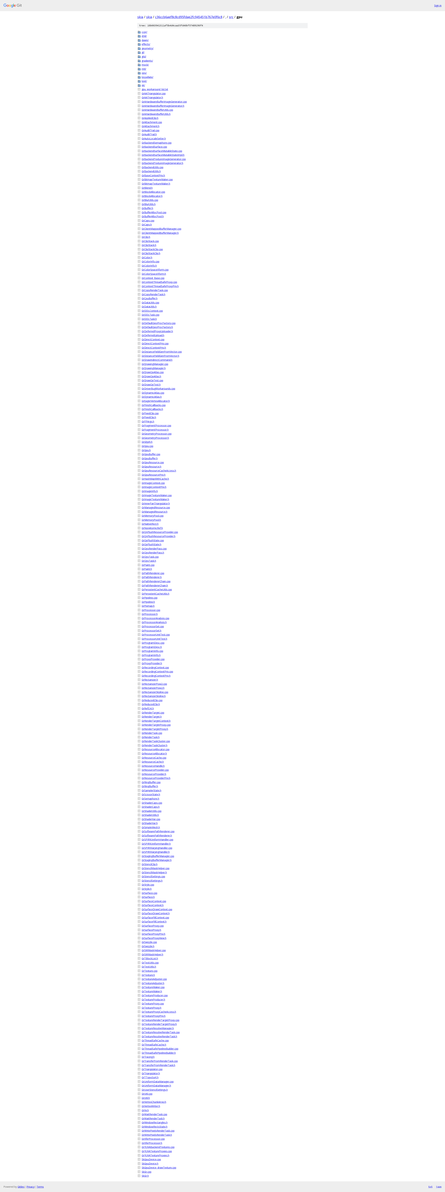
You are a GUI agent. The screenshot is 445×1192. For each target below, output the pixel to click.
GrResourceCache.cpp (154, 757)
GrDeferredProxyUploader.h (157, 331)
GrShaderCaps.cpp (152, 802)
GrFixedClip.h (149, 417)
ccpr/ (144, 32)
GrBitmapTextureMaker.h (156, 183)
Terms (40, 1186)
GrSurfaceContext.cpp (154, 901)
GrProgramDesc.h (152, 647)
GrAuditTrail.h (149, 134)
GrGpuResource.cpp (153, 462)
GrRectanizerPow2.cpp (154, 683)
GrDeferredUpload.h (153, 335)
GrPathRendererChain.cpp (156, 581)
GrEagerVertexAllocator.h (156, 401)
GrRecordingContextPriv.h (156, 675)
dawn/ (145, 40)
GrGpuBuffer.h (150, 458)
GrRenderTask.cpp (152, 733)
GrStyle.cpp (148, 884)
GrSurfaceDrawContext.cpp (157, 909)
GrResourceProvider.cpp (155, 770)
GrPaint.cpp (148, 565)
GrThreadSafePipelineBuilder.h (159, 1052)
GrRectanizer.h (150, 679)
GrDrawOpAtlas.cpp (153, 372)
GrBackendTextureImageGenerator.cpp (164, 159)
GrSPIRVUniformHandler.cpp (157, 839)
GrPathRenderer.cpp (153, 573)
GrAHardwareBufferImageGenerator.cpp (164, 101)
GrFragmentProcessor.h (155, 429)
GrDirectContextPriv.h (154, 347)
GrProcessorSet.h (151, 630)
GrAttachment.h (150, 126)
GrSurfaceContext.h (153, 905)
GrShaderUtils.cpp (151, 811)
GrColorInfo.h (149, 265)
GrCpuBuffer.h (149, 298)
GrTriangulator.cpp (152, 1069)
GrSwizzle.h (148, 946)
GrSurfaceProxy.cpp (153, 925)
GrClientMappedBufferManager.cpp (161, 228)
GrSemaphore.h (150, 798)
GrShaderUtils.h (150, 815)
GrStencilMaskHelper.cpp (155, 868)
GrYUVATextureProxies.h (155, 1155)
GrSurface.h (148, 897)
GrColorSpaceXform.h (154, 273)
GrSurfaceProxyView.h (154, 938)
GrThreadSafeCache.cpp (155, 1040)
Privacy (30, 1186)
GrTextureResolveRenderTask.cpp (161, 1032)
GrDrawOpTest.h (151, 384)
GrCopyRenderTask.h (153, 294)
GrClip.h (146, 237)
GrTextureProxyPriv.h (153, 1016)
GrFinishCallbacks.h (152, 409)
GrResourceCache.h (153, 761)
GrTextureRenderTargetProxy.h (159, 1024)
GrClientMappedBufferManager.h (160, 233)
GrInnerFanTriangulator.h (156, 503)
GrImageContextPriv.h (154, 487)
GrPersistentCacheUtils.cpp (157, 589)
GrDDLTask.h (149, 319)
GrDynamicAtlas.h (152, 396)
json (439, 1186)
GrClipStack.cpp (150, 241)
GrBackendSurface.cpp (154, 146)
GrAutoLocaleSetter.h (154, 138)
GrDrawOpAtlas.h (151, 376)
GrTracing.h (148, 1056)
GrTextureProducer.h (153, 999)
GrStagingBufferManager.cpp (158, 856)
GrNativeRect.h (150, 523)
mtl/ (144, 69)
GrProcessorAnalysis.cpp (155, 618)
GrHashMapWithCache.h (155, 478)
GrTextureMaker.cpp (153, 987)
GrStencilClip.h (149, 864)
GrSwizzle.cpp (149, 942)
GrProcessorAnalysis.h (154, 622)
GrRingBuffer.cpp (151, 782)
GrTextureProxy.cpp (153, 1003)
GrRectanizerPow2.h (153, 688)
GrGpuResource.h (151, 466)
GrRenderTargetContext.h (156, 720)
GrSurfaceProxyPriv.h (153, 934)
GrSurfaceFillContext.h (154, 921)
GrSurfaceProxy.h (151, 930)
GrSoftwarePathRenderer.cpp (158, 831)
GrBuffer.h (147, 208)
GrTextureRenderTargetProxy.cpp (160, 1020)
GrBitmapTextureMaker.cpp (157, 179)
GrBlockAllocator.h (152, 196)
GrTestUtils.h (149, 966)
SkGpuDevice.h (150, 1163)
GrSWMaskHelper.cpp (154, 950)
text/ (144, 81)
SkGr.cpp (146, 1171)
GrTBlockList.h (150, 958)
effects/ (146, 44)
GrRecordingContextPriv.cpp (157, 671)
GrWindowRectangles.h (155, 1122)
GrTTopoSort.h (150, 1077)
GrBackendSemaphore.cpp (157, 142)
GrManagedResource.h (154, 511)
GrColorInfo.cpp (150, 261)
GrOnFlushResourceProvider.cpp (160, 532)
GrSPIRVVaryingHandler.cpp (157, 848)
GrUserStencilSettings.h (155, 1089)
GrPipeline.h (148, 601)
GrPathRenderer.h (152, 577)
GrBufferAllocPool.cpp (154, 212)
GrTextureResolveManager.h (158, 1028)
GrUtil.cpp (147, 1093)
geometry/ (147, 48)
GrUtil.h (146, 1098)
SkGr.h (145, 1175)
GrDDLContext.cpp (152, 310)
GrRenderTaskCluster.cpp (156, 741)
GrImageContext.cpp (153, 483)
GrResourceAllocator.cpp (155, 749)
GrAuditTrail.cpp (150, 130)
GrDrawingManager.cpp (155, 364)
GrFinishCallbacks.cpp (154, 405)
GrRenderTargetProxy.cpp (156, 724)
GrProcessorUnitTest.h (154, 638)
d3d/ (144, 36)
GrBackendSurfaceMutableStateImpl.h (163, 155)
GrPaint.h (147, 569)
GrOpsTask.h (149, 560)
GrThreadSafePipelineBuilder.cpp (160, 1048)
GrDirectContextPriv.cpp (155, 343)
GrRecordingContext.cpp (155, 667)
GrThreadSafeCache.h (154, 1044)
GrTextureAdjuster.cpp (154, 979)
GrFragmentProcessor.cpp (156, 425)
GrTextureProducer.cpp (155, 995)
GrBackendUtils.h (151, 171)
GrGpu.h (146, 450)
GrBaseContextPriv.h (153, 175)
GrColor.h (147, 257)
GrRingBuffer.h (150, 786)
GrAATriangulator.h (152, 97)
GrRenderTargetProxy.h (155, 729)
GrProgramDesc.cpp (153, 642)
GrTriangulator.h (151, 1073)
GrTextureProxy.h (151, 1007)
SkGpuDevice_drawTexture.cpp (159, 1167)
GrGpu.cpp (147, 446)
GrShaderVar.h (150, 823)
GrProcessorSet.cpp (153, 626)
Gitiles (21, 1186)
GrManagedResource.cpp (156, 507)
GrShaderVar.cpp (151, 819)
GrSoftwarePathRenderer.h (157, 835)
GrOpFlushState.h (151, 544)
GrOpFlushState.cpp (153, 540)
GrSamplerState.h (151, 790)
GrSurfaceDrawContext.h (156, 913)
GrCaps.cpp (148, 220)
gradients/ (147, 60)
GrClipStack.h (149, 245)
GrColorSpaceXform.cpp (155, 269)
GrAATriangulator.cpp (154, 93)
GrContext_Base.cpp (153, 278)
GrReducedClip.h (151, 704)
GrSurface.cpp (149, 893)
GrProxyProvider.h (152, 663)
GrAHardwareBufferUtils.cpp (157, 109)
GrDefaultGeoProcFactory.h (157, 327)
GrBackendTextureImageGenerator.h (162, 163)
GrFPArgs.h (148, 421)
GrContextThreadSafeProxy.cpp (159, 282)
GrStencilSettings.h (152, 880)
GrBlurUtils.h (149, 204)
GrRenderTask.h (151, 737)
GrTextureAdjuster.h (153, 983)
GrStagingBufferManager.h (157, 860)
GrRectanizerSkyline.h (154, 696)
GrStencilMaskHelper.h (154, 872)
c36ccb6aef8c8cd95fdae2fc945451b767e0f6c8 (188, 17)
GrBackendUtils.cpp (152, 167)
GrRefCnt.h (148, 708)
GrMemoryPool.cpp (153, 515)
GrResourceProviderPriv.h (156, 778)
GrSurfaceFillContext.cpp (155, 917)
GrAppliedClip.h (150, 118)
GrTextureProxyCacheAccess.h (159, 1011)
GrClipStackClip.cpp (152, 249)
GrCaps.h (147, 224)
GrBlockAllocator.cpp (153, 191)
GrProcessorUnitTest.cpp (156, 634)
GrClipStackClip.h (151, 253)
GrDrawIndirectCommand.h (157, 359)
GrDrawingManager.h (154, 368)
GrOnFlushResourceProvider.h (158, 536)
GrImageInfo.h (150, 491)
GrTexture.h (148, 975)
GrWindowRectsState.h (154, 1126)
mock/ (145, 64)
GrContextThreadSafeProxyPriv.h (160, 286)
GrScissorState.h (151, 794)
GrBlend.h (147, 187)
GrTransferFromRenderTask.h (158, 1065)
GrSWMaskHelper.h (152, 954)
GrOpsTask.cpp (150, 556)
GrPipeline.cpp (149, 597)
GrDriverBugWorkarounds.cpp (158, 388)
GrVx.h (145, 1110)
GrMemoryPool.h (151, 519)
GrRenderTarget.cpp (153, 712)
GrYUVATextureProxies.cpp (157, 1151)
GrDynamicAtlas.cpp (153, 392)
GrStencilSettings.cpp (153, 876)
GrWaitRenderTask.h (153, 1118)
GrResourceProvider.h (154, 774)
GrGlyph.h (147, 441)
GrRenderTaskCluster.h (154, 745)
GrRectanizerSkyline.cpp (155, 692)
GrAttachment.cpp (152, 122)
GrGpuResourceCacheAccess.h (159, 470)
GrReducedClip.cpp (152, 700)
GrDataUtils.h (149, 306)
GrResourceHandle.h (153, 766)
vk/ (143, 85)
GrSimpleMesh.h (151, 827)
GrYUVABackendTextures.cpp (158, 1147)
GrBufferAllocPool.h (153, 216)
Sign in (438, 5)
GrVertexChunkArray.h (154, 1102)
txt (430, 1186)
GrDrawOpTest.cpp (152, 380)
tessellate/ (147, 77)
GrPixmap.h (148, 605)
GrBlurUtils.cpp (150, 200)
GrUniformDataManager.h (156, 1085)
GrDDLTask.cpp (150, 314)
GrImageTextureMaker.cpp (157, 495)
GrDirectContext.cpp (153, 339)
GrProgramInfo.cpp (152, 651)
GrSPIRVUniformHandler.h (156, 843)
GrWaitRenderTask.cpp (154, 1114)
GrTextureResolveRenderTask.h (159, 1036)
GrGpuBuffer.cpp (151, 454)
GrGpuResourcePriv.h (153, 474)
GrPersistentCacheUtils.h (155, 593)
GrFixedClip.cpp (150, 413)
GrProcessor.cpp (151, 610)
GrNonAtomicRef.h (152, 528)
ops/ (144, 73)
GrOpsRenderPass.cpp (154, 548)
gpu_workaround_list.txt (155, 89)
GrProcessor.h (150, 614)
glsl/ (144, 56)
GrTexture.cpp (149, 970)
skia (140, 17)
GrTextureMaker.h (152, 991)
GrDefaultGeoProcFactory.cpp (159, 323)
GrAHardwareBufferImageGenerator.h (163, 105)
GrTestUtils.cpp (150, 962)
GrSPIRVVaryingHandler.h (156, 852)
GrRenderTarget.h (152, 716)
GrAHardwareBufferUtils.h (156, 114)
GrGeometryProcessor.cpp (157, 433)
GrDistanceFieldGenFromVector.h (160, 355)
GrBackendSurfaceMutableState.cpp (162, 151)
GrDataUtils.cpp (150, 302)
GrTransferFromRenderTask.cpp (160, 1061)
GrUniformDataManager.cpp (158, 1081)
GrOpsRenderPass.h (153, 552)
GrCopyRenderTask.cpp (155, 290)
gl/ (143, 52)
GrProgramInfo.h (151, 655)
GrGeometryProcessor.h (155, 437)
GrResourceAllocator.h (154, 753)
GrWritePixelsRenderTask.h (157, 1134)
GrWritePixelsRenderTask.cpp (158, 1130)
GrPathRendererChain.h (155, 585)
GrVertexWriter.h (151, 1106)
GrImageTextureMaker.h (155, 499)
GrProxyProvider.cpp (153, 659)
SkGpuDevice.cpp (151, 1159)
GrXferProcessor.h (152, 1143)
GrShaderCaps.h (151, 806)
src (231, 17)
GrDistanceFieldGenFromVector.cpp (162, 351)
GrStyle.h (147, 888)
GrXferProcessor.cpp (153, 1138)
